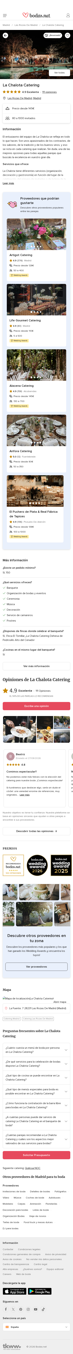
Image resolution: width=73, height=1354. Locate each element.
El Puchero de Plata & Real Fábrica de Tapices (34, 514)
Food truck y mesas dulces (38, 1222)
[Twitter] (13, 1309)
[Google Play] (40, 1294)
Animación (35, 1203)
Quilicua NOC (32, 1168)
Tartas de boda (11, 1222)
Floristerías (51, 1203)
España (15, 1327)
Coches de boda (35, 1197)
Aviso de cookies (12, 1259)
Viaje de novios (37, 1216)
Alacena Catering (22, 386)
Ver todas (59, 72)
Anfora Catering (21, 451)
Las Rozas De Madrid (26, 25)
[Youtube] (36, 1309)
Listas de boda (41, 1210)
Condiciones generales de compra (21, 1254)
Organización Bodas (14, 1216)
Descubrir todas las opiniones (34, 831)
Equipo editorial (55, 1269)
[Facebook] (6, 1309)
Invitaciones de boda (14, 1191)
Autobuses (54, 1197)
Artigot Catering (21, 255)
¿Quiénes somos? (32, 1269)
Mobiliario (8, 1203)
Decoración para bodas (15, 1210)
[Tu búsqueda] (5, 35)
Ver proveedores (36, 966)
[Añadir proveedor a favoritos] (67, 35)
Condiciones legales (29, 1249)
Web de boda (23, 1274)
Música (17, 1197)
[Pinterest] (21, 1309)
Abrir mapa (59, 1002)
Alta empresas (10, 1269)
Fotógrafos (60, 1191)
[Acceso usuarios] (68, 15)
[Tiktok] (43, 1309)
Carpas (21, 1203)
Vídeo (6, 1197)
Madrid (7, 25)
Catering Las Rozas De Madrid (38, 1018)
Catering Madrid (12, 1018)
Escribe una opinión (36, 706)
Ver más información (36, 666)
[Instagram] (28, 1309)
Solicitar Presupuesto (36, 1155)
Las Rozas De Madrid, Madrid (24, 98)
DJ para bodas (11, 1228)
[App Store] (14, 1294)
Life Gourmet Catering (25, 320)
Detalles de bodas (40, 1191)
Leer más (8, 183)
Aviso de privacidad (55, 1254)
